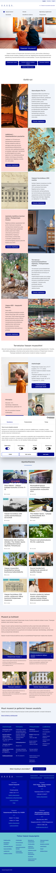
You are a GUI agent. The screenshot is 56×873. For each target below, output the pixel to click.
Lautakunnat (6, 851)
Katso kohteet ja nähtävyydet (9, 715)
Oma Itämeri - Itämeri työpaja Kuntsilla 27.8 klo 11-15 (15, 487)
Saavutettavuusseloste (49, 777)
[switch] (21, 448)
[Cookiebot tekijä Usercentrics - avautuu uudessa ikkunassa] (48, 418)
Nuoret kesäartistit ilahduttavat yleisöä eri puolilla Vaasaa (39, 570)
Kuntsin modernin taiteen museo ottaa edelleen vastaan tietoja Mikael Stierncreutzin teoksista (40, 597)
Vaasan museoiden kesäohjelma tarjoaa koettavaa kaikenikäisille (13, 570)
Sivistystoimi (18, 845)
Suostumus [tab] (10, 422)
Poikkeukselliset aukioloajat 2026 (40, 385)
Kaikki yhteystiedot (14, 795)
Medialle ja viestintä (44, 844)
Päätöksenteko (7, 840)
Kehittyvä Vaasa (43, 851)
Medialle (44, 734)
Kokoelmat (8, 14)
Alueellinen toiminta (28, 14)
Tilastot (41, 848)
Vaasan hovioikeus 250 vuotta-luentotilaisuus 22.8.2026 (13, 515)
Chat (14, 803)
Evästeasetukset (34, 775)
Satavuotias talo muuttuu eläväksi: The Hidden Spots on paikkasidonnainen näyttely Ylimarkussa (14, 543)
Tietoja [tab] (46, 422)
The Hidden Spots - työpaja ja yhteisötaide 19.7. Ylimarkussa (40, 515)
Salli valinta (28, 454)
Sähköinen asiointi (32, 850)
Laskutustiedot (14, 800)
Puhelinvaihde (31, 844)
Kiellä (10, 454)
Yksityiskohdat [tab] (28, 422)
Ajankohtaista (43, 846)
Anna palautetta (46, 731)
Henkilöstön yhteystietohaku (14, 798)
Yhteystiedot (42, 14)
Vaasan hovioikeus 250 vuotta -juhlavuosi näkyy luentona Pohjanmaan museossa (13, 597)
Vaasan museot (9, 11)
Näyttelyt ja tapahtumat (45, 11)
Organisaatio (19, 840)
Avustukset (30, 856)
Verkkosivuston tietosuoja (36, 777)
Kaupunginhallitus (8, 848)
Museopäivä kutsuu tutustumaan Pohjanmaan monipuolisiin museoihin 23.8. (40, 488)
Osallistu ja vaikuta (8, 853)
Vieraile (24, 11)
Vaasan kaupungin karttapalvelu (47, 775)
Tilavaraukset (46, 729)
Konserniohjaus (19, 842)
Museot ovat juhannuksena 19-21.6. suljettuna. (40, 541)
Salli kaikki (45, 454)
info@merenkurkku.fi (42, 827)
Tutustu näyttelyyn (39, 121)
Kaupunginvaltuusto (8, 846)
